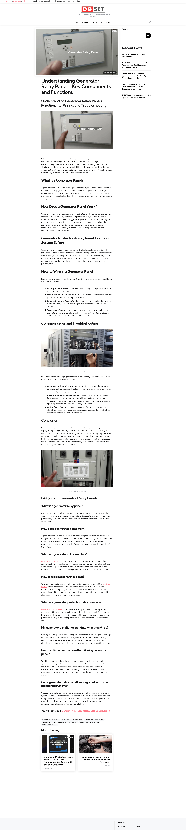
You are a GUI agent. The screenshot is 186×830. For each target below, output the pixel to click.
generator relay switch (49, 722)
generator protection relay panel (94, 719)
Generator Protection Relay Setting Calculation (86, 710)
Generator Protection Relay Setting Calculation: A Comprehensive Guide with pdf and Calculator (58, 760)
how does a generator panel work (68, 722)
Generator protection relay (53, 609)
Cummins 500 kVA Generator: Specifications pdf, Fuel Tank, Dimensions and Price (134, 76)
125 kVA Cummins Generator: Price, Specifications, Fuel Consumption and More (136, 97)
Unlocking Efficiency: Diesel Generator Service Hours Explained (95, 759)
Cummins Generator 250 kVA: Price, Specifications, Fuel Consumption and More (134, 86)
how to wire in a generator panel (89, 722)
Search (125, 29)
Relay (24, 1)
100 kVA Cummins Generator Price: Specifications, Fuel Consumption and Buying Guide (136, 65)
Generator (17, 1)
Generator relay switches (52, 561)
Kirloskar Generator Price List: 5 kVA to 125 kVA (135, 55)
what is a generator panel (49, 724)
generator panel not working (50, 719)
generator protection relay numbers (72, 719)
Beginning (8, 1)
